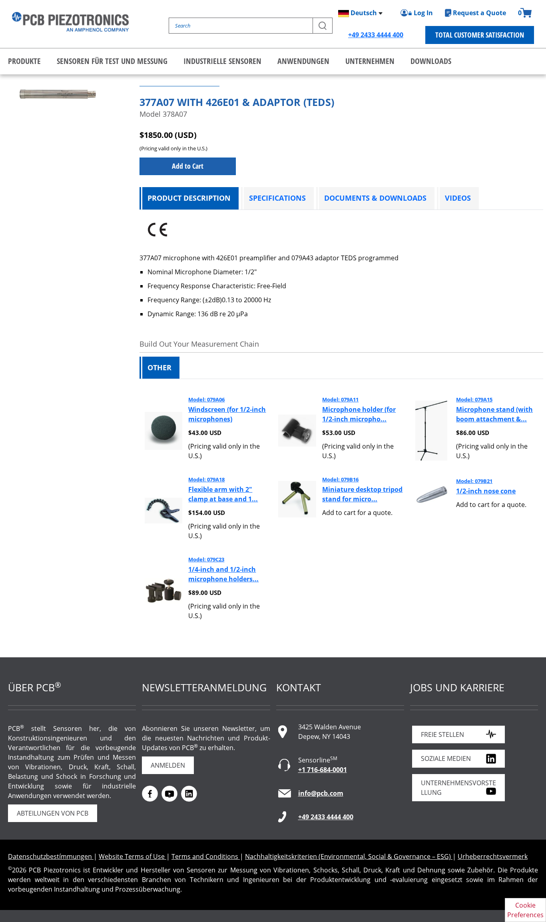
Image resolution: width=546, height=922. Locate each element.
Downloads (430, 61)
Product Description (189, 198)
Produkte (24, 61)
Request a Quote (479, 12)
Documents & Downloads (375, 198)
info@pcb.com (320, 793)
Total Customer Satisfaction (479, 35)
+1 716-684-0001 (322, 769)
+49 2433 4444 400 (375, 34)
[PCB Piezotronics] (70, 22)
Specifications (277, 198)
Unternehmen (370, 61)
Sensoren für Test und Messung (112, 61)
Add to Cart (187, 166)
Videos (458, 198)
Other (159, 367)
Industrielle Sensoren (222, 61)
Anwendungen (303, 61)
